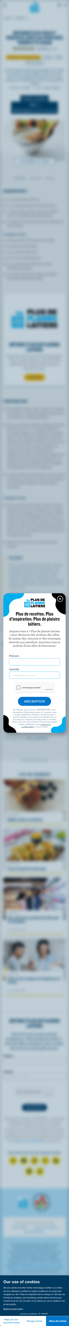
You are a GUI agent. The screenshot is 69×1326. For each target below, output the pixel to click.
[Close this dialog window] (60, 599)
